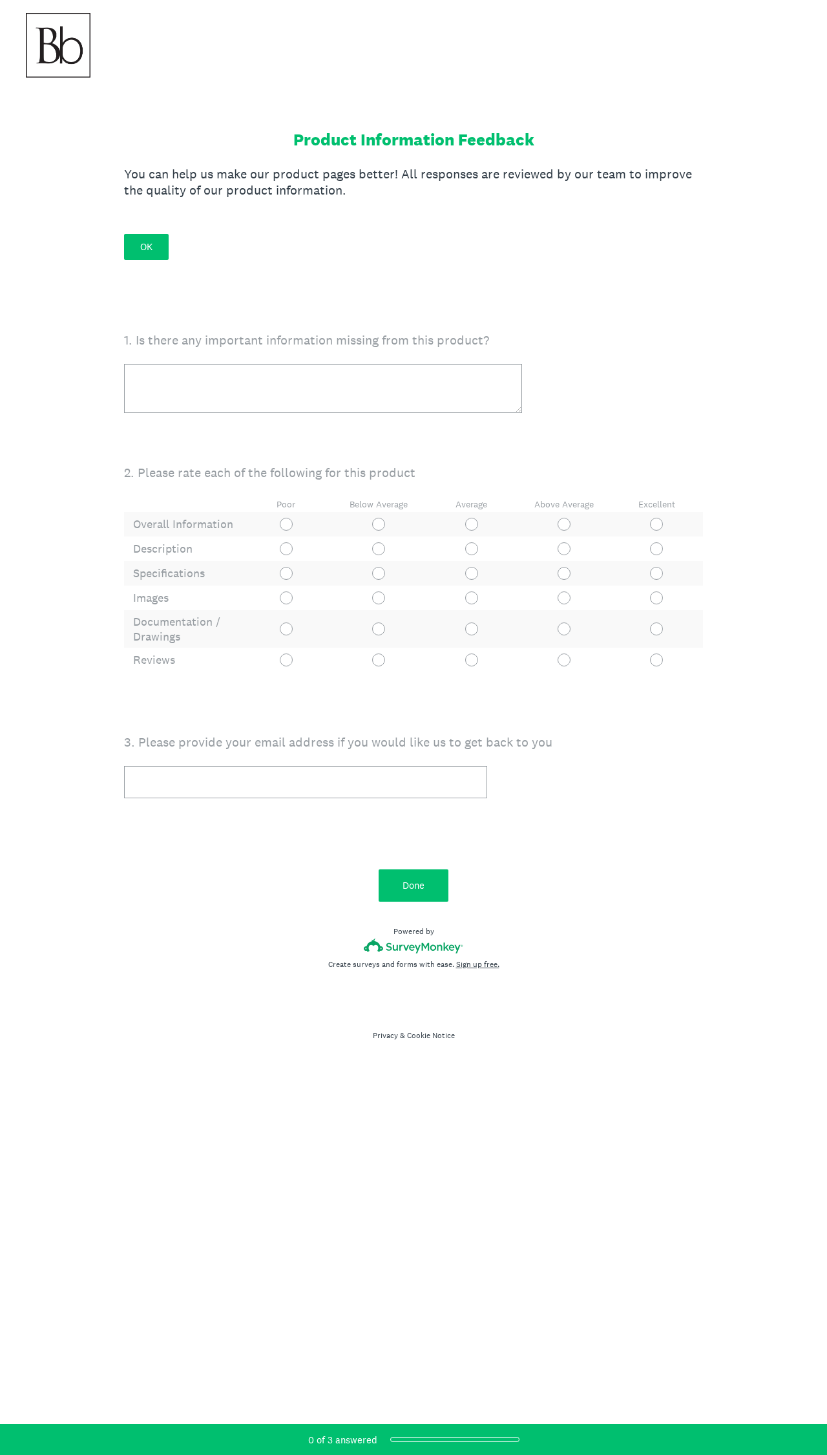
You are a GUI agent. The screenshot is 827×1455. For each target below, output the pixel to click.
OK (146, 246)
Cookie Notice (431, 1035)
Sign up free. (477, 964)
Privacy (385, 1035)
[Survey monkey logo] (414, 946)
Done (413, 885)
